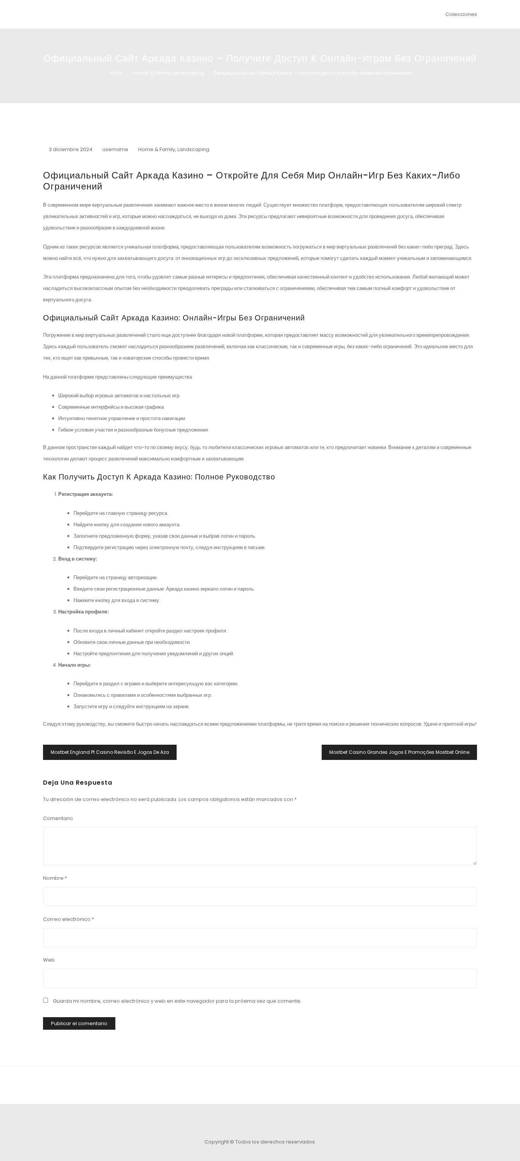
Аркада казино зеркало (192, 588)
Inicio (116, 72)
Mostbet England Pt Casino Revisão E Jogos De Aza (110, 752)
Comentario (58, 818)
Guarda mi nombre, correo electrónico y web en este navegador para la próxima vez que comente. (177, 1001)
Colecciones (461, 14)
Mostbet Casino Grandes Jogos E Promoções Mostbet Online (399, 752)
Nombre (55, 878)
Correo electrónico (68, 919)
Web (49, 960)
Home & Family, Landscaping (168, 72)
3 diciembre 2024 (71, 149)
